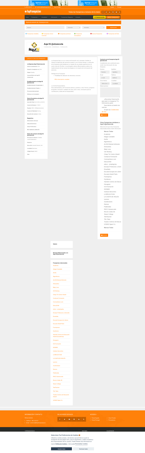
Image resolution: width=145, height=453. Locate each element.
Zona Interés (103, 80)
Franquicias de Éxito (113, 33)
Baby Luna (107, 149)
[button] (73, 22)
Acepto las (110, 110)
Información (54, 17)
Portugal (119, 7)
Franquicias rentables (33, 33)
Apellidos (113, 69)
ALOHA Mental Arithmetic (112, 144)
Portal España (95, 418)
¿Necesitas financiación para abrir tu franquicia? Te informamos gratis (110, 101)
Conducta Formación (110, 156)
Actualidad (44, 17)
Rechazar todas (83, 449)
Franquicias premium (65, 33)
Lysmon (106, 199)
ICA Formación (108, 187)
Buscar (114, 27)
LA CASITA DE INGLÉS (111, 197)
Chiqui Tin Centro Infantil (111, 154)
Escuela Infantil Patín (110, 174)
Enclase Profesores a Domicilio (112, 167)
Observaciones (104, 86)
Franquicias (34, 17)
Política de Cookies (61, 444)
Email (101, 75)
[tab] (73, 22)
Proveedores (111, 420)
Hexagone (107, 184)
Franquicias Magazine (67, 17)
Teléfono (113, 75)
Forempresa (108, 177)
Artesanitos (107, 147)
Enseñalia (107, 169)
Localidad (113, 80)
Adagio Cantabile (109, 137)
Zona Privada (57, 7)
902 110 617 (29, 7)
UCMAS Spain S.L (110, 224)
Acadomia (107, 134)
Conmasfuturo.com (110, 159)
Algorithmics (108, 141)
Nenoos (106, 204)
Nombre (102, 69)
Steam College (108, 214)
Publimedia (107, 207)
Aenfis (106, 139)
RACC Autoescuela (110, 209)
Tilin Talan (107, 219)
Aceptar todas (61, 449)
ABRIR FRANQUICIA (113, 17)
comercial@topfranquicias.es (44, 7)
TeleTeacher (108, 217)
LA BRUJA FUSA (109, 194)
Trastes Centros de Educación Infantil (112, 222)
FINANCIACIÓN (100, 17)
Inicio (27, 17)
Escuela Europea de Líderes (112, 171)
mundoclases (108, 202)
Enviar (104, 115)
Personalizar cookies (81, 444)
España (112, 7)
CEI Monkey (108, 152)
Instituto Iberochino (110, 192)
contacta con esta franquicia (36, 58)
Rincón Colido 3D (109, 212)
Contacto (78, 17)
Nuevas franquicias (97, 33)
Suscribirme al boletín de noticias (111, 106)
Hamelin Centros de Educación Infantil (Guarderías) (112, 182)
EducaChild (107, 162)
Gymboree (107, 179)
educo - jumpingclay (110, 164)
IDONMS (107, 189)
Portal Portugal (96, 420)
